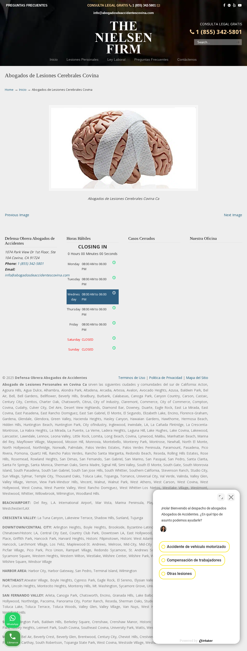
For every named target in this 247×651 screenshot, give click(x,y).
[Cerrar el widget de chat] (231, 497)
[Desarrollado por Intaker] (206, 640)
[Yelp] (234, 5)
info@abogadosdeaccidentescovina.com (123, 13)
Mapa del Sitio (197, 377)
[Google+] (229, 5)
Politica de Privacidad (165, 377)
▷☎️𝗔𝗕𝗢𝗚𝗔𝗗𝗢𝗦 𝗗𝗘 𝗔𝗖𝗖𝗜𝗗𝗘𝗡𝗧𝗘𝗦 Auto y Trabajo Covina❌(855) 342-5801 (123, 37)
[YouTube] (239, 5)
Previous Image (17, 215)
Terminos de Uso (131, 377)
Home (9, 90)
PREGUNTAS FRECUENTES (27, 5)
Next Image (233, 215)
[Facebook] (224, 5)
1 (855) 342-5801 (144, 5)
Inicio (23, 90)
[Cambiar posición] (221, 497)
